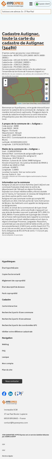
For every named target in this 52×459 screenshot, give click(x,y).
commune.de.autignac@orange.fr (28, 153)
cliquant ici (39, 71)
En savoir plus (18, 235)
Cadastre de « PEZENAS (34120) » (16, 67)
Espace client (44, 3)
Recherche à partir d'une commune (17, 312)
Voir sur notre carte (27, 172)
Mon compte (7, 363)
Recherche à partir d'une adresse (16, 319)
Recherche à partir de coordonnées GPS (19, 325)
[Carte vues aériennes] (46, 84)
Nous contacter (12, 381)
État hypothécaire (10, 268)
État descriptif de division (13, 287)
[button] (30, 3)
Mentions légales (7, 456)
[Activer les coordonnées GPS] (46, 89)
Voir (19, 174)
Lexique (5, 357)
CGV (3, 444)
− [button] (5, 84)
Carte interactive (9, 306)
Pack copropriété (9, 293)
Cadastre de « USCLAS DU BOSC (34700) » (19, 60)
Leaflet (19, 103)
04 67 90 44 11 (18, 158)
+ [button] (5, 80)
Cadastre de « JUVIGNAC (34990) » (16, 62)
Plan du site (7, 369)
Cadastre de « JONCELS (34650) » (16, 64)
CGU (3, 450)
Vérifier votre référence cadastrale (17, 331)
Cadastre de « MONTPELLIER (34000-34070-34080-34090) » (23, 56)
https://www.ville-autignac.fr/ (24, 156)
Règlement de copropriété (13, 280)
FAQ (3, 350)
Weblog (5, 344)
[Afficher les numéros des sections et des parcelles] (46, 93)
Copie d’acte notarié (11, 274)
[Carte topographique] (46, 80)
